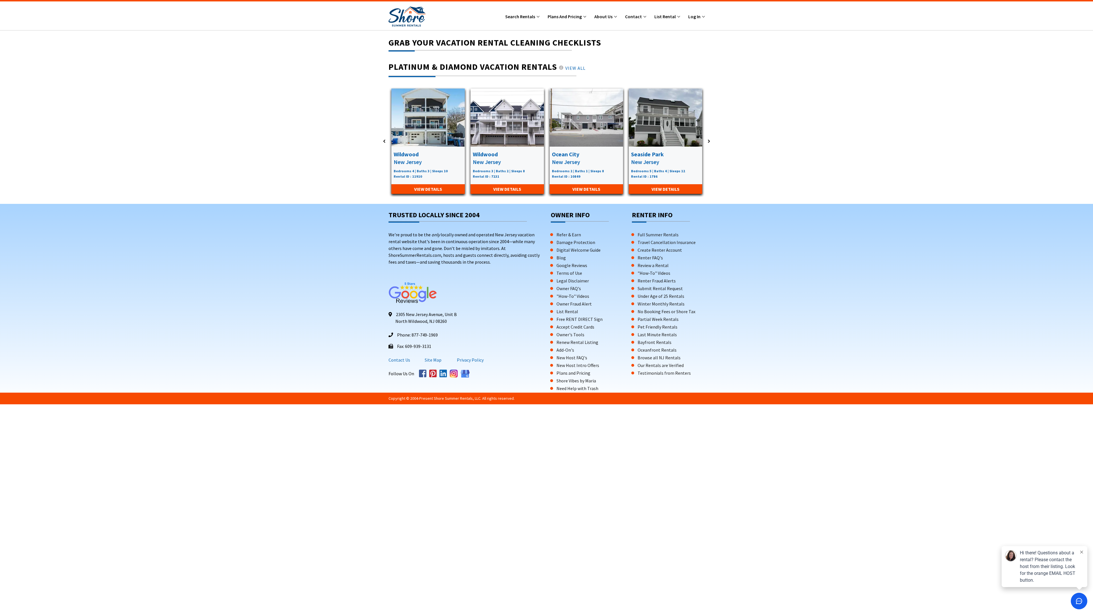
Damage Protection (575, 242)
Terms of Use (569, 273)
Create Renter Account (660, 250)
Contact (634, 16)
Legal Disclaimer (572, 281)
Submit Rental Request (660, 288)
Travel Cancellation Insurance (667, 242)
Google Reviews (571, 265)
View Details (428, 189)
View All (575, 68)
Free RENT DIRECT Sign (579, 319)
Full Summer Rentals (658, 234)
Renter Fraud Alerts (657, 281)
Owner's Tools (570, 334)
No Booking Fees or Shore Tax (666, 311)
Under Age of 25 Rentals (661, 296)
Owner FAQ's (568, 288)
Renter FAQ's (650, 258)
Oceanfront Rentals (657, 350)
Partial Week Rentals (658, 319)
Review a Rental (653, 265)
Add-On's (565, 350)
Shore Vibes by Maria (576, 381)
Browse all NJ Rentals (659, 357)
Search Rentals (520, 16)
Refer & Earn (568, 234)
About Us (603, 16)
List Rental (665, 16)
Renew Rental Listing (577, 342)
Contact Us (399, 360)
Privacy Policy (470, 360)
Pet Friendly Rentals (657, 327)
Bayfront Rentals (654, 342)
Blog (561, 258)
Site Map (433, 360)
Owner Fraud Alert (574, 304)
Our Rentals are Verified (661, 365)
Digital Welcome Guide (578, 250)
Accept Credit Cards (575, 327)
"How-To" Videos (572, 296)
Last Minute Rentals (657, 334)
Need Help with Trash (577, 388)
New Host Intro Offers (577, 365)
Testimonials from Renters (664, 373)
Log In (694, 16)
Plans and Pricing (565, 16)
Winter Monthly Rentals (661, 304)
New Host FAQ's (571, 357)
